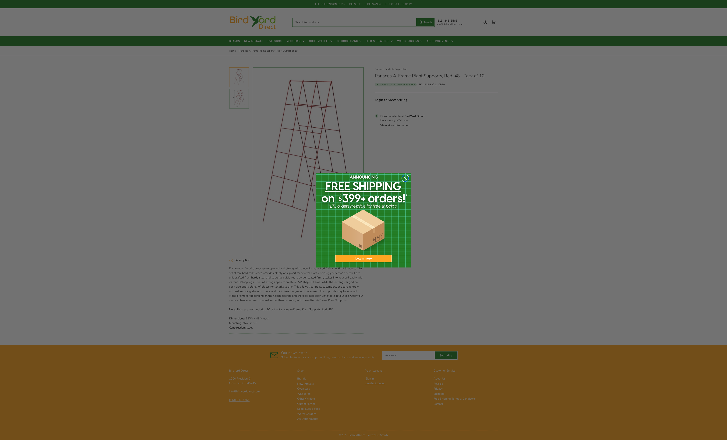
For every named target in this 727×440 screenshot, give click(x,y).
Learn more (363, 258)
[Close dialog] (405, 178)
